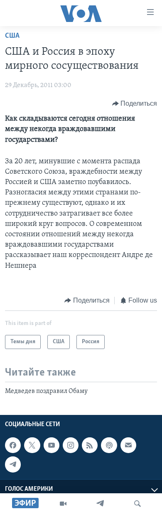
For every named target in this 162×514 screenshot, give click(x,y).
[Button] (134, 103)
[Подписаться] (128, 445)
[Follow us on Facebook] (13, 445)
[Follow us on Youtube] (51, 445)
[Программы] (63, 503)
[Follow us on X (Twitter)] (32, 445)
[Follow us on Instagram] (71, 445)
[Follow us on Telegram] (13, 464)
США (12, 36)
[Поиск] (137, 503)
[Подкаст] (109, 445)
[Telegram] (100, 503)
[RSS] (90, 445)
